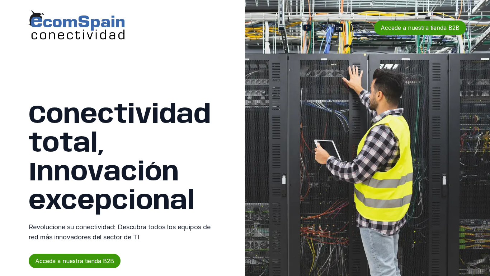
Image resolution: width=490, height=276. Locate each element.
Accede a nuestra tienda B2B (420, 27)
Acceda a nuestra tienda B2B (74, 260)
